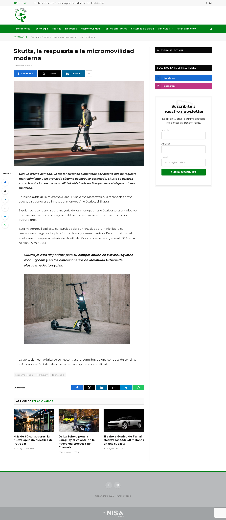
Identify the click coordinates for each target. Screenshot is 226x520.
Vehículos (164, 28)
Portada (35, 37)
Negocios (71, 28)
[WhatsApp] (5, 225)
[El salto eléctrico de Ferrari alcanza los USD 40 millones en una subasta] (124, 420)
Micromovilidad (90, 28)
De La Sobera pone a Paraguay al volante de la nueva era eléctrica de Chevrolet (77, 442)
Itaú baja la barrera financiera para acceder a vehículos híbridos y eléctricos (70, 3)
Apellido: (166, 143)
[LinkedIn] (5, 199)
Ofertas (56, 28)
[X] (5, 191)
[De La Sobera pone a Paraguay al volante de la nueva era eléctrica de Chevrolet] (79, 420)
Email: (164, 157)
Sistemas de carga (142, 28)
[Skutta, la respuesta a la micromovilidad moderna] (79, 123)
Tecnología (41, 28)
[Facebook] (5, 182)
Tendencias (23, 28)
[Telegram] (5, 216)
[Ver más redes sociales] (89, 73)
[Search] (210, 28)
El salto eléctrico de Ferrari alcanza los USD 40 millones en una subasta (124, 440)
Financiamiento (186, 28)
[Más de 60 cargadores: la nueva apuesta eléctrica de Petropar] (34, 420)
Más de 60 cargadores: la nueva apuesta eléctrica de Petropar (33, 440)
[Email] (5, 208)
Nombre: (166, 130)
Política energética (115, 28)
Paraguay (42, 375)
